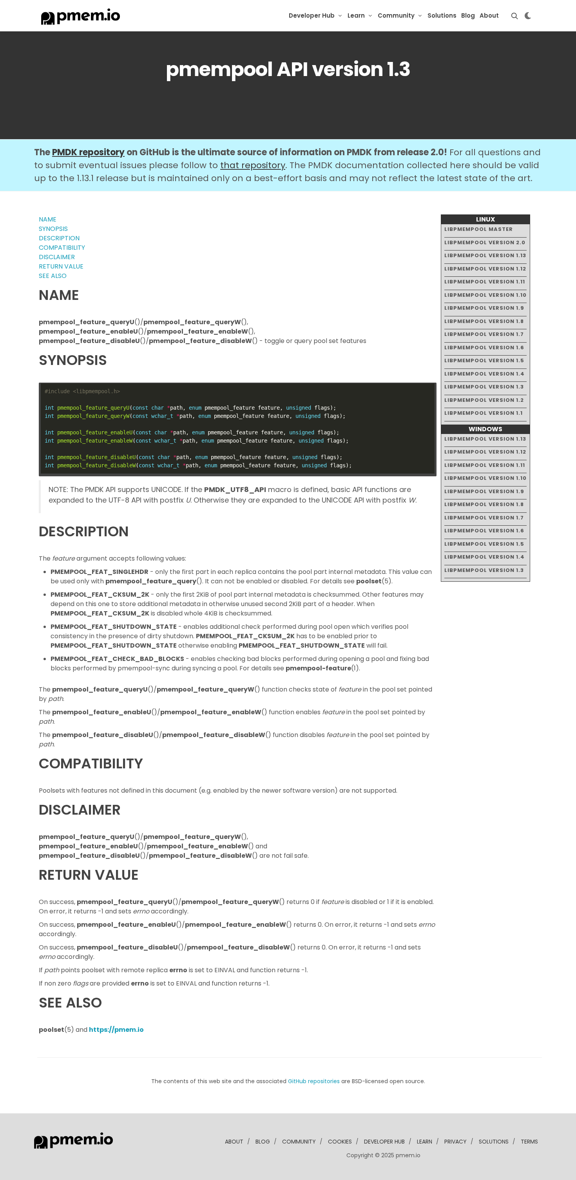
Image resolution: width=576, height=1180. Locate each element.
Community (396, 15)
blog (262, 1142)
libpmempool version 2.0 (484, 242)
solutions (494, 1142)
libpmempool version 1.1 (483, 413)
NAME (47, 219)
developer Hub (384, 1142)
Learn (356, 15)
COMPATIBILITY (62, 247)
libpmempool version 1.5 (484, 360)
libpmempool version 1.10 (485, 295)
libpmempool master (478, 229)
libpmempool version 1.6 (484, 347)
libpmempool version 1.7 (484, 334)
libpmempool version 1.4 (484, 374)
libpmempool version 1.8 (484, 321)
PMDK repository (88, 152)
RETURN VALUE (61, 266)
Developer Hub (312, 15)
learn (424, 1142)
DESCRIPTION (59, 238)
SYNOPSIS (53, 228)
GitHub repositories (314, 1081)
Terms (529, 1142)
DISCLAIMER (57, 256)
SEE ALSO (53, 275)
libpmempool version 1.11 (484, 281)
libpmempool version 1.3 (484, 386)
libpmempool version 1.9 (484, 308)
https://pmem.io (116, 1029)
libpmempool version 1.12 (485, 268)
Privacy (455, 1142)
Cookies (340, 1142)
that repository (252, 165)
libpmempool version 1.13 (485, 255)
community (299, 1142)
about (234, 1142)
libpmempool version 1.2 (484, 400)
